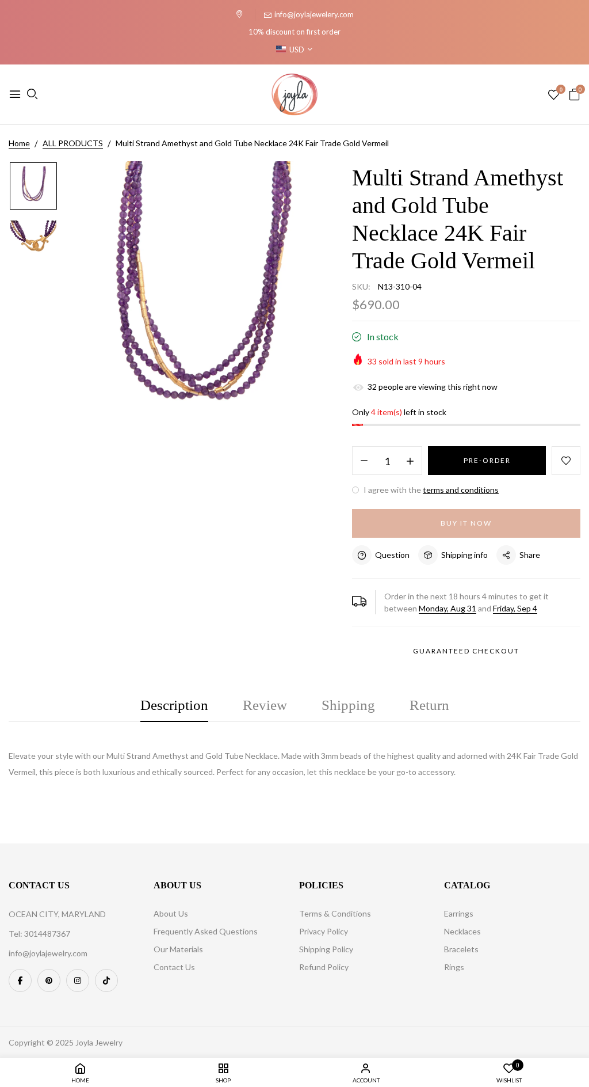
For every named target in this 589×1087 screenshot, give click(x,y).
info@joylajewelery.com (314, 14)
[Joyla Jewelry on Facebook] (20, 980)
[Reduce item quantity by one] (364, 461)
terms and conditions (461, 490)
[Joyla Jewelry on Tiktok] (106, 980)
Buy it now (466, 523)
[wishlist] (553, 95)
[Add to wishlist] (566, 460)
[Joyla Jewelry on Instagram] (77, 980)
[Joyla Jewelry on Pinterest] (48, 980)
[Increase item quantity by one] (410, 461)
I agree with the (430, 490)
